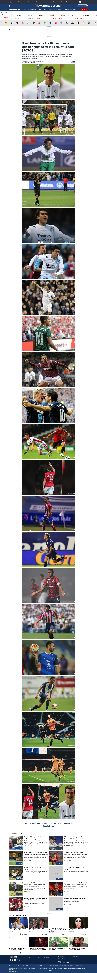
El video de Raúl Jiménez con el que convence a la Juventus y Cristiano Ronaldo (34, 884)
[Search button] (87, 6)
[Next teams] (95, 23)
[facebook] (17, 960)
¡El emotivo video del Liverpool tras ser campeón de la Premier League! (35, 899)
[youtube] (15, 960)
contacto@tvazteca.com (78, 958)
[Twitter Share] (74, 62)
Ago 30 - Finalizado (30, 18)
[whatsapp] (19, 960)
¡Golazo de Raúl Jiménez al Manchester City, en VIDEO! (35, 868)
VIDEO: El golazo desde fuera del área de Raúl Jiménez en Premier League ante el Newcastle (36, 853)
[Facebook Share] (72, 62)
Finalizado (17, 18)
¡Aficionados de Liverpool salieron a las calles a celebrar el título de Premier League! (76, 884)
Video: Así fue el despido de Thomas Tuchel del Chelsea (75, 838)
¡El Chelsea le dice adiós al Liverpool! (75, 898)
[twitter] (10, 960)
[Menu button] (14, 5)
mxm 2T (38, 18)
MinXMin (54, 18)
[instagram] (12, 960)
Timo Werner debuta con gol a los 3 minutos (74, 868)
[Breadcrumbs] (10, 30)
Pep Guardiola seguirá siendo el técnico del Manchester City (36, 838)
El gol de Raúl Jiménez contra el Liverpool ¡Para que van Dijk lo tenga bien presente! (75, 853)
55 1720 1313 (75, 959)
